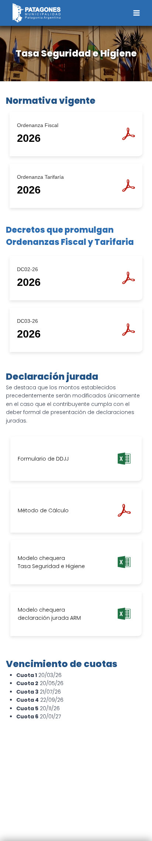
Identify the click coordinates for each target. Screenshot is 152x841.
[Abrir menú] (136, 12)
